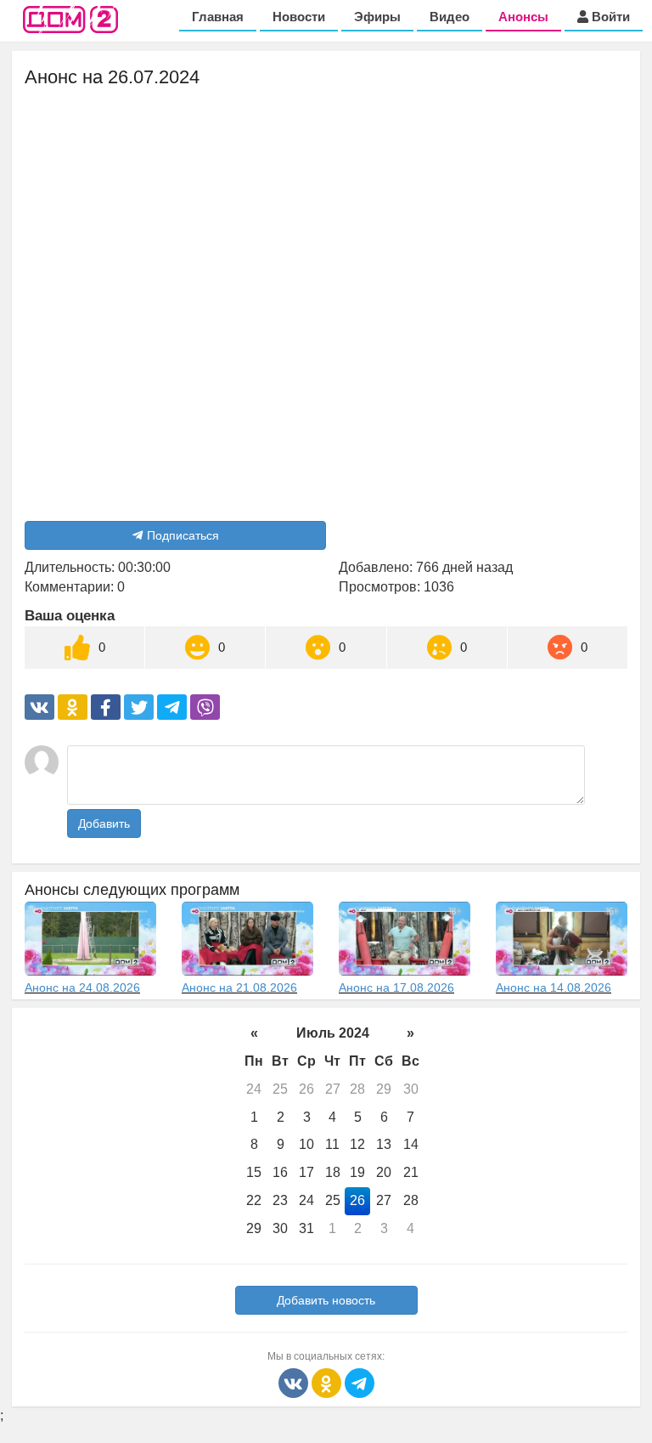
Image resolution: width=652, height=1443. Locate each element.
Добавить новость (326, 1300)
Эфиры (377, 16)
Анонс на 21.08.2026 (239, 987)
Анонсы (523, 16)
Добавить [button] (104, 823)
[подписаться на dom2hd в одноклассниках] (328, 1382)
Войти (609, 16)
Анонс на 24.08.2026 (82, 987)
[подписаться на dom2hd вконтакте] (295, 1382)
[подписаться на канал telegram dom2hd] (359, 1382)
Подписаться (183, 535)
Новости (299, 16)
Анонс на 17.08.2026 (396, 987)
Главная (218, 16)
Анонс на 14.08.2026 (553, 987)
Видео (449, 16)
